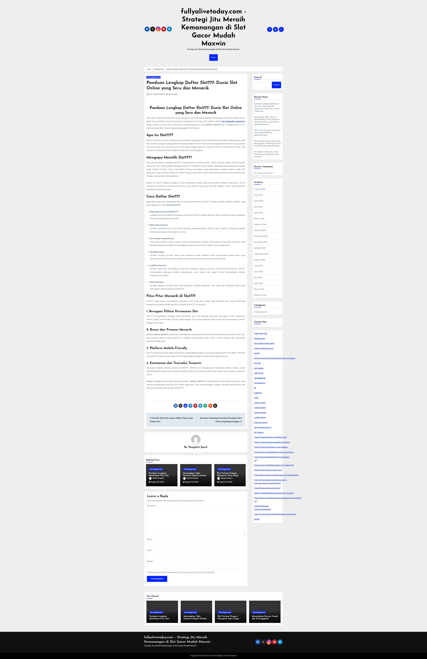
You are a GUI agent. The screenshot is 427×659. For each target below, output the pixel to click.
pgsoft (257, 353)
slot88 (256, 519)
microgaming (259, 383)
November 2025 (261, 242)
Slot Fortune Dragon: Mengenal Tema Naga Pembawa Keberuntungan (229, 475)
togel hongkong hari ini (263, 348)
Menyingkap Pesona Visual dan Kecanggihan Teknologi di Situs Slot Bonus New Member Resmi (267, 143)
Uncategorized (153, 77)
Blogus (220, 656)
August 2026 (259, 189)
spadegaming (259, 378)
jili (255, 388)
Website (150, 561)
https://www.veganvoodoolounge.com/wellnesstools (276, 475)
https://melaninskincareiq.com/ (267, 488)
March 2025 (259, 289)
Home (213, 57)
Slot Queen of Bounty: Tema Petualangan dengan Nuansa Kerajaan (266, 154)
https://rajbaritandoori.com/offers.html (270, 437)
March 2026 (259, 219)
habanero (258, 393)
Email (150, 550)
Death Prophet (158, 478)
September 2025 (261, 254)
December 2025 (261, 236)
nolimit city (259, 373)
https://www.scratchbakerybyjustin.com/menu (274, 452)
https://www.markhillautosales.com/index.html (274, 465)
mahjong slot (259, 338)
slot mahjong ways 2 (262, 427)
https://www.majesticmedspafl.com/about (272, 442)
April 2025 (258, 283)
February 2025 (260, 295)
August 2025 (259, 260)
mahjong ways (260, 413)
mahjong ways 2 (261, 422)
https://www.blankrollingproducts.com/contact (274, 493)
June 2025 (258, 272)
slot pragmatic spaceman (233, 121)
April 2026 (258, 213)
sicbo (256, 398)
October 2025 (260, 248)
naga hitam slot (260, 333)
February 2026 (260, 224)
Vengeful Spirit (159, 94)
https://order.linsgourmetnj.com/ (268, 470)
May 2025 (258, 277)
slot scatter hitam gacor (264, 343)
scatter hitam (260, 403)
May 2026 (258, 207)
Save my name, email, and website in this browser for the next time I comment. (182, 572)
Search (258, 77)
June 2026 (259, 201)
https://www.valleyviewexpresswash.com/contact (275, 514)
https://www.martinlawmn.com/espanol (271, 447)
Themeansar (231, 656)
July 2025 (258, 266)
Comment (151, 506)
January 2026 (260, 230)
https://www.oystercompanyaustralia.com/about (274, 358)
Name (150, 539)
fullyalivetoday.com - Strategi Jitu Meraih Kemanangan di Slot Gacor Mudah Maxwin (213, 27)
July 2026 (258, 195)
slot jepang (258, 368)
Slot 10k (257, 363)
